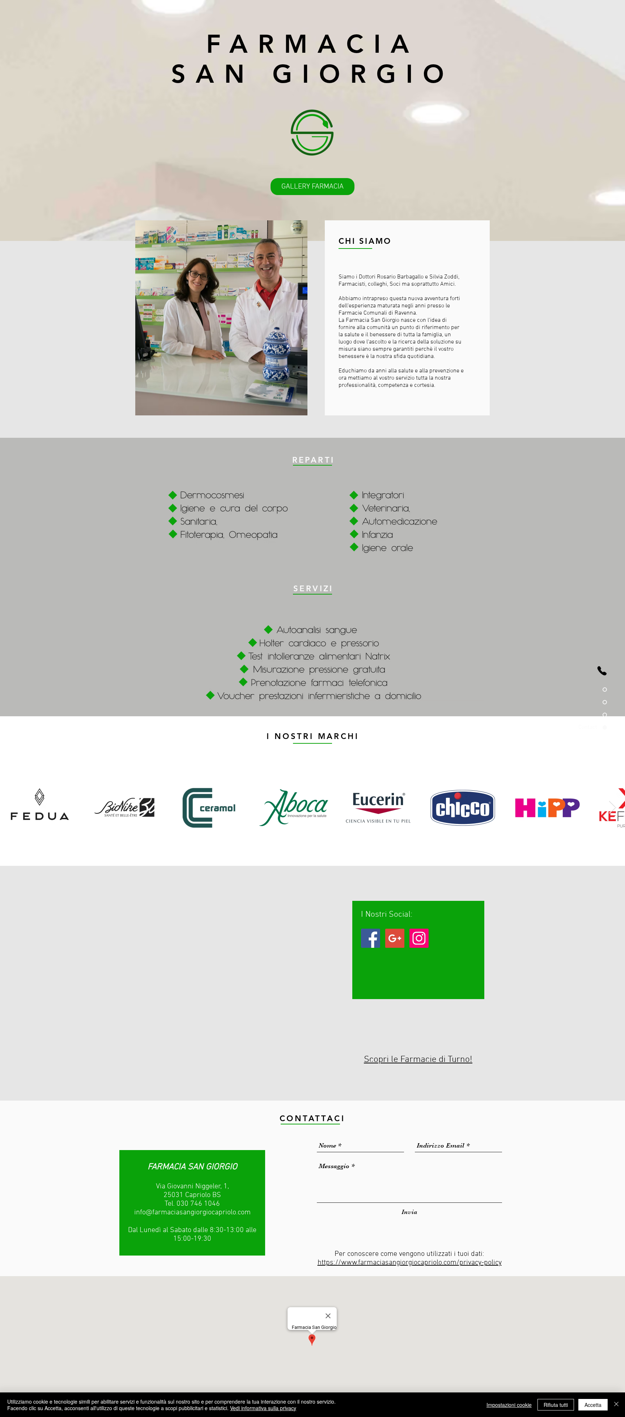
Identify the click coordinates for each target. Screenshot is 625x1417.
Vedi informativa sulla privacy (263, 1408)
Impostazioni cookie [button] (509, 1404)
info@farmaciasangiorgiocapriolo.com (192, 1212)
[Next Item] (612, 807)
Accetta (592, 1404)
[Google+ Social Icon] (394, 938)
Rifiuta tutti (556, 1404)
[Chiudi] (616, 1404)
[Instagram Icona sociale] (419, 938)
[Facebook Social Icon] (370, 938)
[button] (312, 186)
